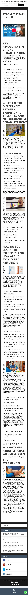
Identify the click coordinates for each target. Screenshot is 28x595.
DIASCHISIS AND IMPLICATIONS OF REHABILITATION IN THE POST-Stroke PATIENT (13, 534)
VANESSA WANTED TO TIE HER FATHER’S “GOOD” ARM (14, 538)
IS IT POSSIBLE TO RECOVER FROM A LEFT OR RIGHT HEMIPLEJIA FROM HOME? (13, 546)
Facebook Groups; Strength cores (10, 542)
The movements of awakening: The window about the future (13, 551)
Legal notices (22, 580)
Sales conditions (14, 582)
